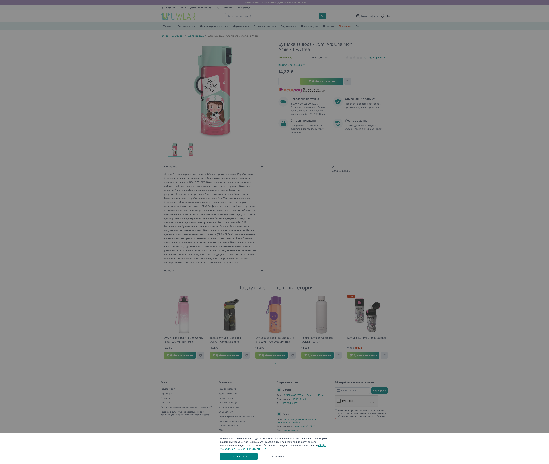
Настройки (278, 456)
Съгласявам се (239, 456)
